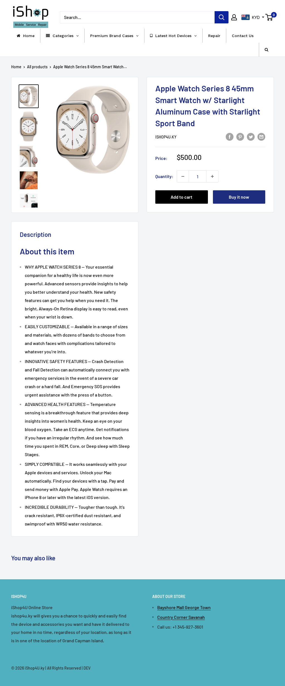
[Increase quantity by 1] (212, 176)
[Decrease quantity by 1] (183, 176)
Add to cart (181, 197)
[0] (269, 17)
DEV (86, 668)
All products (37, 66)
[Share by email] (261, 136)
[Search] (222, 17)
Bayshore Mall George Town (184, 607)
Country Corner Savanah (181, 617)
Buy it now (239, 197)
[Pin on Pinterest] (240, 136)
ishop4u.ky (165, 137)
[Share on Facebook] (230, 136)
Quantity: (164, 176)
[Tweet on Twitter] (251, 136)
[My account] (234, 17)
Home (16, 66)
